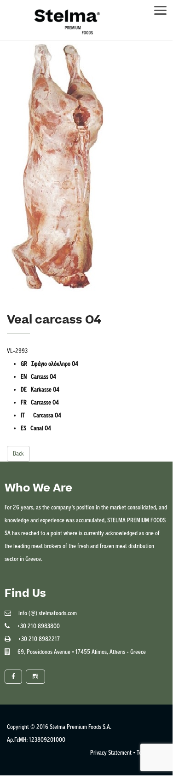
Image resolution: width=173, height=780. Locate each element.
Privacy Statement (111, 753)
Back (18, 453)
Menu (165, 7)
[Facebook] (13, 677)
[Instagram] (35, 677)
